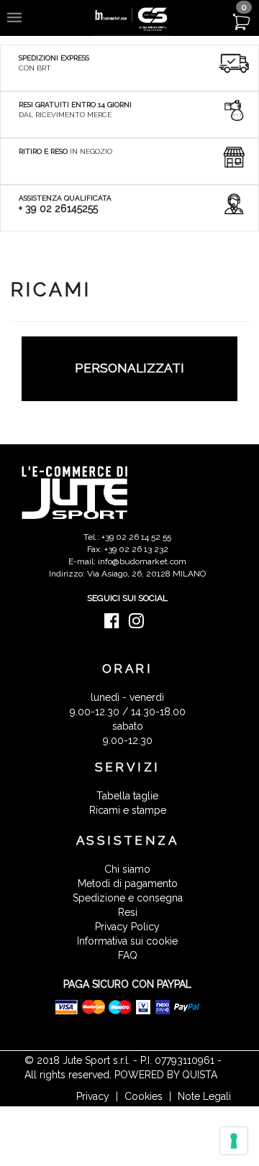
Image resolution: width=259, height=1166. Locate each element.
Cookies (143, 1096)
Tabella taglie (127, 796)
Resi (127, 912)
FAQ (127, 955)
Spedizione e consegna (128, 898)
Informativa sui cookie (127, 941)
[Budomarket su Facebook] (115, 624)
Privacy (92, 1096)
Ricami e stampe (127, 810)
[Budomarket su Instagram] (140, 624)
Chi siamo (127, 869)
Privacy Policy (127, 926)
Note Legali (204, 1096)
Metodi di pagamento (128, 883)
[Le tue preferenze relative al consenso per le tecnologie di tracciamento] (233, 1140)
